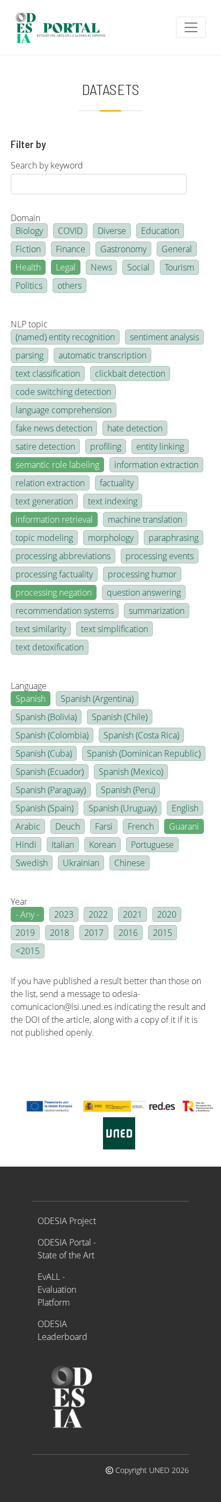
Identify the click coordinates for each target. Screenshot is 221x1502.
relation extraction (50, 483)
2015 (162, 933)
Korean (102, 845)
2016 (128, 933)
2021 (132, 914)
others (69, 285)
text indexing (112, 501)
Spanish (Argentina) (97, 699)
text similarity (41, 629)
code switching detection (63, 392)
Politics (29, 285)
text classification (48, 373)
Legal (66, 267)
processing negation (54, 592)
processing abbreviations (63, 556)
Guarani (184, 826)
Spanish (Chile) (120, 717)
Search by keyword (47, 165)
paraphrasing (173, 538)
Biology (29, 231)
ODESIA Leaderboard (62, 1330)
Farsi (104, 826)
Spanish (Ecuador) (50, 772)
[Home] (65, 27)
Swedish (32, 863)
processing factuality (54, 574)
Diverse (112, 231)
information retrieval (54, 519)
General (176, 249)
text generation (44, 501)
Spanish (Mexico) (131, 772)
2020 (166, 914)
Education (160, 231)
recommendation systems (65, 611)
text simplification (114, 629)
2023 (63, 914)
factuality (117, 483)
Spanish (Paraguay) (51, 790)
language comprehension (64, 410)
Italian (62, 845)
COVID (70, 231)
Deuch (67, 826)
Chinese (129, 863)
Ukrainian (81, 863)
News (101, 267)
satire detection (45, 446)
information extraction (156, 465)
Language (29, 686)
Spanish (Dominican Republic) (144, 753)
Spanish (31, 699)
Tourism (179, 267)
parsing (29, 355)
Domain (25, 218)
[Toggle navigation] (191, 27)
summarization (157, 611)
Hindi (26, 845)
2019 (25, 933)
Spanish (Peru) (128, 790)
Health (28, 267)
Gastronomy (123, 249)
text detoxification (50, 647)
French (141, 826)
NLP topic (29, 324)
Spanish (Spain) (44, 808)
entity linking (160, 446)
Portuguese (152, 845)
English (185, 808)
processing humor (142, 574)
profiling (105, 446)
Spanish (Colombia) (52, 735)
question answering (144, 592)
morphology (111, 538)
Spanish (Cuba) (44, 753)
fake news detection (54, 428)
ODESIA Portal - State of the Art (67, 1248)
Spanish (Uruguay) (123, 808)
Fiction (28, 249)
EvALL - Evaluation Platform (57, 1289)
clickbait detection (130, 373)
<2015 (28, 951)
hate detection (135, 428)
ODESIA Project (67, 1221)
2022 (98, 914)
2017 (94, 933)
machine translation (145, 519)
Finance (70, 249)
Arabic (28, 826)
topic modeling (44, 538)
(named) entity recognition (65, 337)
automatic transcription (102, 355)
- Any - (27, 914)
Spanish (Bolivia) (46, 717)
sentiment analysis (164, 337)
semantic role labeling (57, 465)
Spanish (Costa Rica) (141, 735)
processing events (160, 556)
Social (138, 267)
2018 (59, 933)
